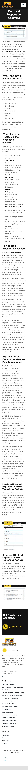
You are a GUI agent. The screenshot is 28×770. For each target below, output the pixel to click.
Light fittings (9, 177)
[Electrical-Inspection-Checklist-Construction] (14, 584)
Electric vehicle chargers (13, 206)
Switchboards (9, 160)
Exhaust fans (9, 189)
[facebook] (2, 676)
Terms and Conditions (14, 752)
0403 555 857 (12, 650)
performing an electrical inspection (13, 51)
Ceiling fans (9, 192)
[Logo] (7, 2)
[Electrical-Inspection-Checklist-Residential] (14, 521)
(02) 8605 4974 (16, 627)
